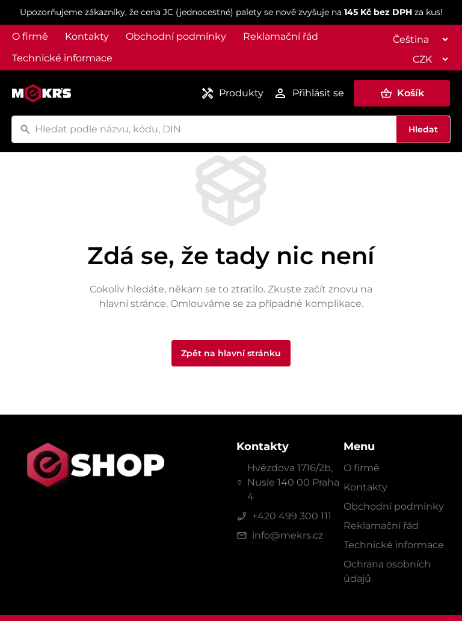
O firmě (30, 36)
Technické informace (62, 58)
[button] (402, 93)
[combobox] (213, 129)
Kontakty (87, 36)
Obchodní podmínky (176, 36)
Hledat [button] (423, 129)
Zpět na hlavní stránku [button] (231, 353)
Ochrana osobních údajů (387, 571)
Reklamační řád (280, 36)
